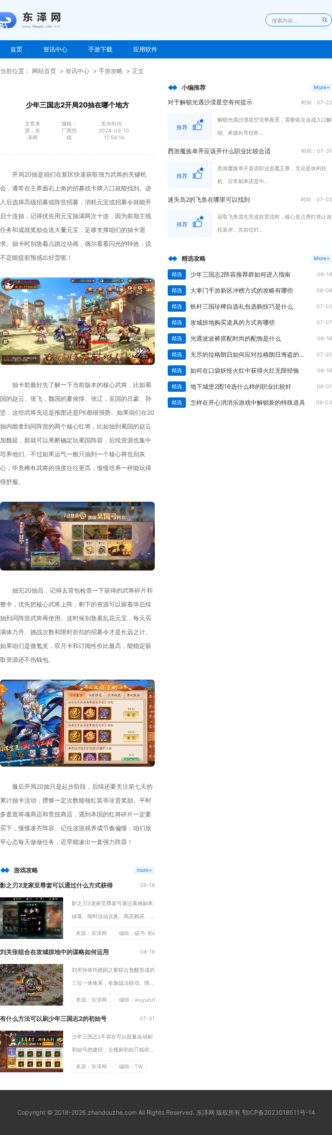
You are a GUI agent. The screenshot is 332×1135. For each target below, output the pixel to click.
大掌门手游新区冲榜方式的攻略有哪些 (241, 290)
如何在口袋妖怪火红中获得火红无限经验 (244, 370)
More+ (322, 87)
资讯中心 (55, 49)
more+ (144, 870)
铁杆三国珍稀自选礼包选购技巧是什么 (241, 306)
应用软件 (145, 49)
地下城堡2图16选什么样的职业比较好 (240, 386)
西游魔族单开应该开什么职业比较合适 (219, 151)
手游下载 (100, 49)
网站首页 (44, 70)
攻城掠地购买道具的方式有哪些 (232, 322)
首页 (16, 49)
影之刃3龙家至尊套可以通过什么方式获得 (56, 885)
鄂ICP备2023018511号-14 (278, 1112)
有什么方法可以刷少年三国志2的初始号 (53, 1018)
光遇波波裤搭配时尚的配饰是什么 (235, 338)
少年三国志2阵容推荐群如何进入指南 (240, 274)
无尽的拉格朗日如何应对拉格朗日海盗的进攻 (250, 354)
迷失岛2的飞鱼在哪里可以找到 (209, 199)
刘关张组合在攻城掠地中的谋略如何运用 (54, 951)
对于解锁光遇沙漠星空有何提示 (210, 102)
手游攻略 (111, 70)
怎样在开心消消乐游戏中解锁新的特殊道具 (247, 402)
